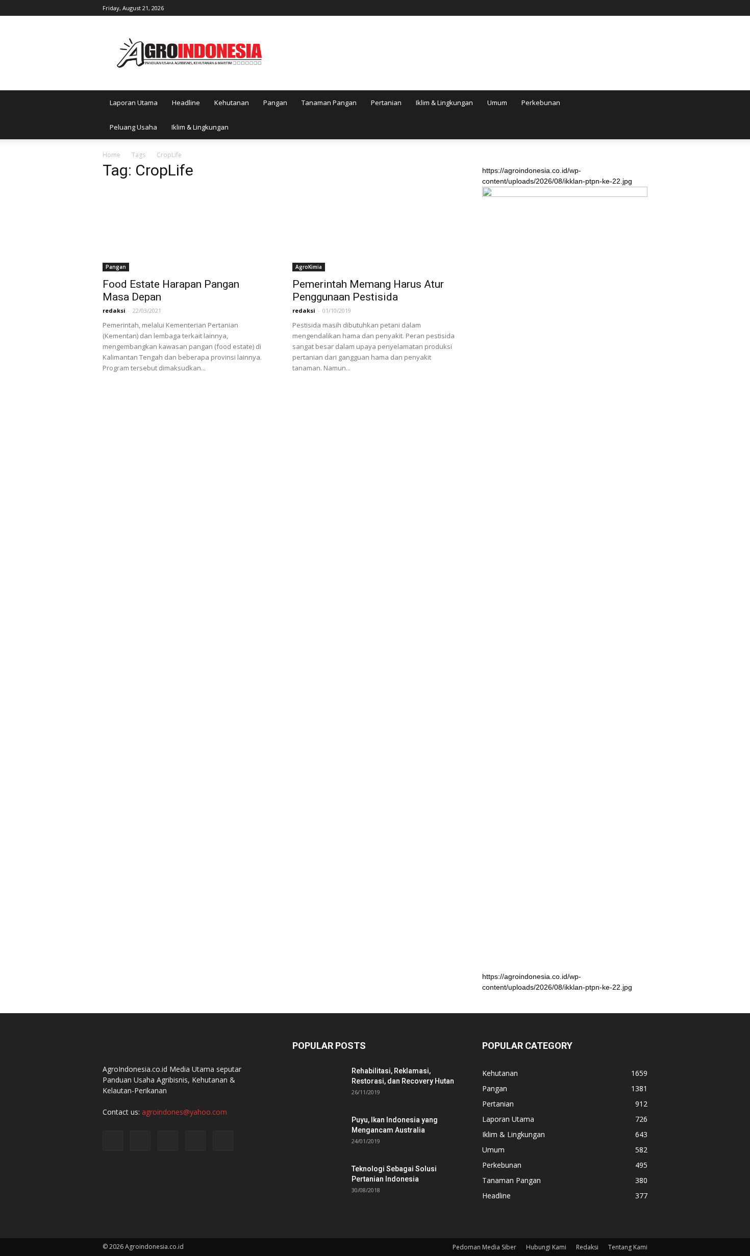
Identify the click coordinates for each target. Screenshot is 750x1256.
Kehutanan (231, 102)
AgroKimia (308, 266)
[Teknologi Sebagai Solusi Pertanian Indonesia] (317, 1181)
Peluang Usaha (133, 127)
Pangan (275, 102)
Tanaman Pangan (329, 102)
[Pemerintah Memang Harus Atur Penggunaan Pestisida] (375, 230)
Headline (186, 102)
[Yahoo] (623, 7)
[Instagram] (589, 7)
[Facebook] (572, 7)
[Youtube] (639, 7)
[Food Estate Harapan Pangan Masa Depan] (185, 230)
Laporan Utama (134, 102)
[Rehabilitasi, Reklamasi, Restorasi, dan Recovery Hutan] (317, 1083)
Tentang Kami (627, 1247)
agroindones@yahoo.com (184, 1112)
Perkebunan (540, 102)
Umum (497, 102)
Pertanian (386, 102)
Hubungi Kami (546, 1247)
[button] (635, 115)
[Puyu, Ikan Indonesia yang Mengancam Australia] (317, 1132)
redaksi (114, 310)
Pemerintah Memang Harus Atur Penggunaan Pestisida (368, 290)
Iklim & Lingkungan (444, 102)
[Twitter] (606, 7)
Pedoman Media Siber (484, 1247)
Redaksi (587, 1247)
